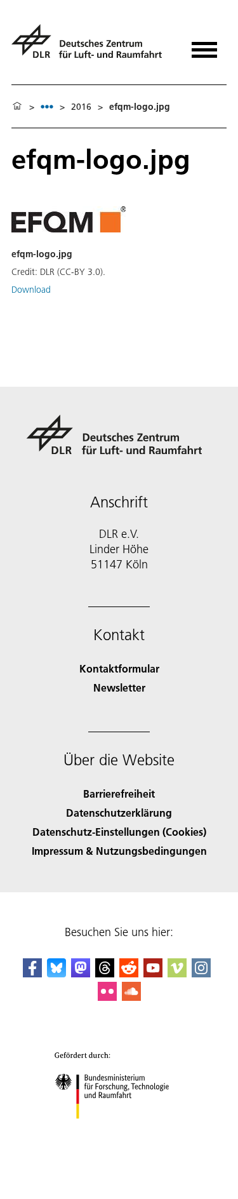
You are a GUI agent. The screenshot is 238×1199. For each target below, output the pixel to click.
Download (31, 289)
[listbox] (47, 106)
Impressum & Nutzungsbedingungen (119, 850)
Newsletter (119, 687)
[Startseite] (17, 106)
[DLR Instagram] (201, 973)
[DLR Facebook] (32, 973)
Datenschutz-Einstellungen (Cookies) (119, 831)
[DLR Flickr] (107, 996)
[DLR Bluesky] (56, 973)
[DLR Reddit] (128, 973)
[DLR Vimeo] (177, 973)
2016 (81, 106)
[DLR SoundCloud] (131, 996)
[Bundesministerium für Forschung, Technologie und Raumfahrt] (119, 1131)
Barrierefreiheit (119, 793)
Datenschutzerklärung (119, 812)
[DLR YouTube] (152, 973)
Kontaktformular (119, 668)
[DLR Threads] (104, 973)
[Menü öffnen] (204, 45)
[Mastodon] (80, 973)
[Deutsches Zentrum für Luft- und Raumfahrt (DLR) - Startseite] (91, 46)
